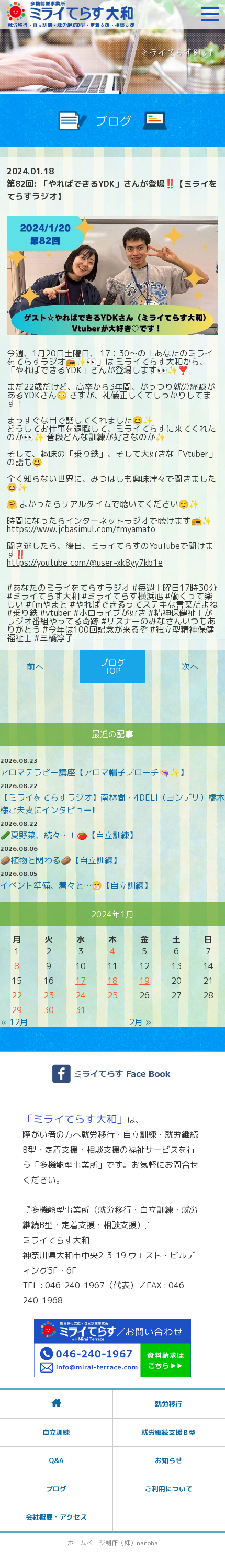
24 (80, 995)
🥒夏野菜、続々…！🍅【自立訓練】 (69, 835)
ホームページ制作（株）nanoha (113, 1542)
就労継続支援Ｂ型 (168, 1432)
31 (80, 1010)
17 (80, 980)
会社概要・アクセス (56, 1517)
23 (48, 995)
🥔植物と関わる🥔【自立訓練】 (60, 860)
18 (112, 980)
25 (112, 995)
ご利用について (169, 1488)
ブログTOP (112, 667)
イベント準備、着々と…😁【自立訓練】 (76, 885)
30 (48, 1010)
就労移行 (168, 1404)
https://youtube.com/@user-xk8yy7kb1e (85, 562)
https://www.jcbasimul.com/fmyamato (81, 529)
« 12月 (14, 1022)
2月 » (140, 1022)
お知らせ (168, 1460)
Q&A (56, 1460)
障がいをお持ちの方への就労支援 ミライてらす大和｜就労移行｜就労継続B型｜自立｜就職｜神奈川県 (70, 14)
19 (144, 980)
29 (17, 1010)
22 (17, 995)
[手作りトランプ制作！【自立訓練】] (188, 666)
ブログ (56, 1488)
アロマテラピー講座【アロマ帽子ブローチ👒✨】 (94, 772)
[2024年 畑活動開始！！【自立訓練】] (37, 666)
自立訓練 (56, 1432)
